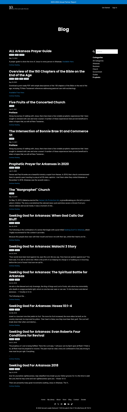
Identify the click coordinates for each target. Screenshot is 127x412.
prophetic (22, 54)
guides (16, 54)
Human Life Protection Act (49, 200)
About (59, 400)
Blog (69, 400)
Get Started (106, 8)
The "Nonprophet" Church (29, 190)
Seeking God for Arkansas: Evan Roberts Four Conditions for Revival (44, 333)
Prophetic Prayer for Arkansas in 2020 (39, 164)
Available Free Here (16, 93)
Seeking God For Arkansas (74, 230)
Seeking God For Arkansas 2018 (33, 365)
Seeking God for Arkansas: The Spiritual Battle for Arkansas (48, 274)
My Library (50, 400)
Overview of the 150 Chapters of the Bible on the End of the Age (47, 73)
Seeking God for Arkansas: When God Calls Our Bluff (46, 217)
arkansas (12, 54)
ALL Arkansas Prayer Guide (30, 51)
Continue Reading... (14, 65)
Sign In (114, 8)
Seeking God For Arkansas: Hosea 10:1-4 (40, 306)
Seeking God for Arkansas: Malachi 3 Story (42, 246)
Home (43, 400)
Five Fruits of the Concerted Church (37, 102)
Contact (76, 400)
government (97, 72)
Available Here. (68, 62)
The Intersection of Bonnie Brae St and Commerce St (48, 133)
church (16, 78)
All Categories (98, 61)
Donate (83, 400)
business (12, 78)
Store (64, 400)
